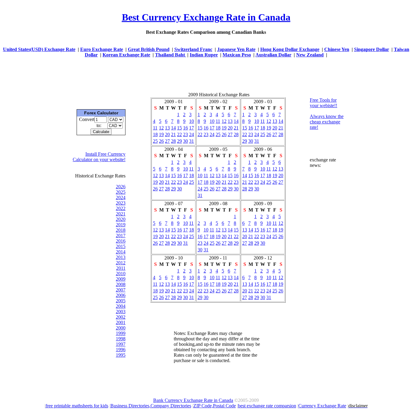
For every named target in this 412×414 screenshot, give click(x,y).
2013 (120, 257)
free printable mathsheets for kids (77, 405)
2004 (120, 306)
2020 (120, 219)
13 (167, 127)
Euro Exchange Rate (101, 49)
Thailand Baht (170, 54)
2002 (120, 317)
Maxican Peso (237, 54)
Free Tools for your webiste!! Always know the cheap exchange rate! (327, 113)
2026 (120, 186)
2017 (120, 235)
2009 (120, 279)
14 (173, 127)
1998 (120, 338)
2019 (120, 224)
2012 (120, 262)
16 (185, 127)
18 (155, 134)
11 (155, 127)
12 (161, 127)
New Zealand (310, 54)
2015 (120, 246)
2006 (120, 295)
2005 (120, 300)
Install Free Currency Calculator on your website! (99, 156)
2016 (120, 241)
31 (191, 141)
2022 (120, 208)
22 (179, 134)
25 (155, 141)
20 (167, 134)
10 (191, 121)
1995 (120, 355)
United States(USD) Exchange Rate (39, 49)
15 (179, 127)
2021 (120, 213)
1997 (120, 344)
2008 (120, 284)
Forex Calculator (101, 112)
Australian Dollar (273, 54)
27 (167, 141)
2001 (120, 322)
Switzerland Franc (193, 49)
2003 (120, 311)
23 (185, 134)
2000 (120, 327)
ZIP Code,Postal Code (214, 405)
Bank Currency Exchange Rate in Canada (193, 400)
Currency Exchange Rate (322, 405)
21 (173, 134)
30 (185, 141)
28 (173, 141)
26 (161, 141)
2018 (120, 230)
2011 (120, 268)
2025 (120, 192)
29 (179, 141)
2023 (120, 202)
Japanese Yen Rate (236, 49)
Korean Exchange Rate (126, 54)
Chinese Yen (336, 49)
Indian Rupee (204, 54)
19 (161, 134)
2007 (120, 289)
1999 (120, 333)
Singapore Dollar (371, 49)
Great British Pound (149, 49)
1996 (120, 349)
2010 (120, 273)
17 (191, 127)
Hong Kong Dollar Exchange (289, 49)
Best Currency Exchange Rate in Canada (206, 17)
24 (191, 134)
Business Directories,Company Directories (150, 405)
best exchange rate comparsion (267, 405)
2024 (120, 197)
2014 (120, 251)
